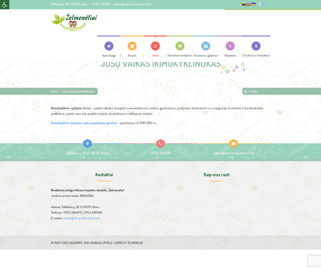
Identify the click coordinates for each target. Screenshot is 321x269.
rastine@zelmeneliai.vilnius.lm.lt (132, 4)
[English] (249, 4)
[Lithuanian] (244, 4)
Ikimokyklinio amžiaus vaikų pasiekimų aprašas (84, 123)
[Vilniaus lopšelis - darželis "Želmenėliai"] (74, 22)
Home (54, 91)
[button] (4, 4)
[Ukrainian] (253, 4)
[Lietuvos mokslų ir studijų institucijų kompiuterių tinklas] (265, 4)
